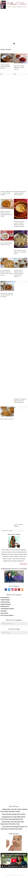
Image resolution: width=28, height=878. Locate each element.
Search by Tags (14, 629)
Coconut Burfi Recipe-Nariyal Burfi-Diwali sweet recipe (7, 272)
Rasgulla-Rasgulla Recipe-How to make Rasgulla (20, 400)
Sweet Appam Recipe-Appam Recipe (5, 66)
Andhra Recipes (5, 602)
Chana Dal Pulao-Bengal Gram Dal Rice (13, 814)
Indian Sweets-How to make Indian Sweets (7, 193)
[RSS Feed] (22, 589)
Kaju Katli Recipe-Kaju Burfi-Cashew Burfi (20, 252)
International (4, 613)
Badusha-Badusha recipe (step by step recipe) (20, 193)
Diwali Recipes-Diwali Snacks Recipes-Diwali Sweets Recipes (19, 224)
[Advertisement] (14, 25)
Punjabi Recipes (5, 600)
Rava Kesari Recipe (7, 419)
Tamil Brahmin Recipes (7, 608)
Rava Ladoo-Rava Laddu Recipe (6, 243)
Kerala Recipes (5, 597)
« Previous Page (6, 530)
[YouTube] (15, 589)
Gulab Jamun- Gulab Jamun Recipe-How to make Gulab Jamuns (19, 273)
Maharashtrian (5, 606)
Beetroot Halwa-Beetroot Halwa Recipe (19, 67)
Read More (23, 563)
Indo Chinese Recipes (7, 615)
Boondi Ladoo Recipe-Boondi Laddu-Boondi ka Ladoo (6, 214)
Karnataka (4, 611)
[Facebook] (6, 589)
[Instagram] (12, 589)
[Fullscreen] (25, 866)
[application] (14, 860)
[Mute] (23, 866)
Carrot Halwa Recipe (18, 525)
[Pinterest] (19, 589)
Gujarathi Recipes (6, 604)
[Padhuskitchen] (14, 9)
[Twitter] (9, 589)
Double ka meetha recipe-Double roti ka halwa (7, 295)
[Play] (2, 866)
